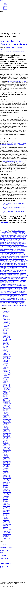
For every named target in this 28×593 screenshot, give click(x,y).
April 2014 (5, 501)
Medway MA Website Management (17, 263)
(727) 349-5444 (4, 558)
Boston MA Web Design (14, 233)
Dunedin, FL (4, 555)
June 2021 (5, 395)
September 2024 (7, 343)
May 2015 (5, 486)
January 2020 (6, 417)
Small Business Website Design (9, 589)
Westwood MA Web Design (18, 301)
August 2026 (6, 311)
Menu (1, 0)
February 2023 (6, 370)
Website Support (4, 296)
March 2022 (6, 382)
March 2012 (6, 528)
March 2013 (6, 520)
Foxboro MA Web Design (17, 252)
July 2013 (5, 514)
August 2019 (6, 423)
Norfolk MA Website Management (17, 270)
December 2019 (7, 419)
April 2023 (5, 367)
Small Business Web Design (20, 288)
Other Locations (5, 563)
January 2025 (6, 338)
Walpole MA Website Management (15, 295)
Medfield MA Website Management (13, 261)
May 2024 (5, 349)
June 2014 (5, 499)
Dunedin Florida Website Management (13, 244)
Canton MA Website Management (17, 236)
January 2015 (6, 490)
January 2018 (6, 445)
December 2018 (7, 433)
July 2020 (5, 409)
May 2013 (5, 517)
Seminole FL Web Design (13, 285)
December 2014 (7, 492)
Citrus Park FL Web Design (7, 238)
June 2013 (5, 515)
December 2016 (7, 461)
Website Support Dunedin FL (16, 296)
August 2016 (6, 466)
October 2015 (6, 480)
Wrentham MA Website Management (9, 305)
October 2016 (6, 464)
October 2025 (6, 325)
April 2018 (5, 443)
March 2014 (6, 503)
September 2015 (7, 482)
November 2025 (7, 324)
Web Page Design (19, 586)
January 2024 (6, 354)
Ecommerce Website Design (7, 249)
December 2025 (7, 322)
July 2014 (5, 497)
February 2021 (6, 401)
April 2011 (5, 536)
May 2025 (5, 332)
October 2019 (6, 420)
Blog (4, 7)
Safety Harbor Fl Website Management (9, 282)
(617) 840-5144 (4, 550)
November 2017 (7, 447)
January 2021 (6, 402)
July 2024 (5, 346)
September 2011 (7, 534)
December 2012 (7, 524)
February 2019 (6, 430)
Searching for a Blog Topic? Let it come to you (13, 42)
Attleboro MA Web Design (18, 231)
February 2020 (6, 416)
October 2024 (6, 342)
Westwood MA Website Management (9, 302)
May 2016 (5, 471)
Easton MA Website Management (15, 247)
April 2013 (5, 518)
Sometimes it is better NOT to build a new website (15, 161)
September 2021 (7, 391)
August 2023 (6, 361)
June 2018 (5, 440)
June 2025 (5, 331)
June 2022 (5, 378)
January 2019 (6, 431)
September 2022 (7, 375)
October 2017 (6, 448)
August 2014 (6, 496)
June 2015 (5, 485)
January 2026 (6, 321)
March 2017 (6, 457)
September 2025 (7, 326)
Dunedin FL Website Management (8, 242)
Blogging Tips (3, 233)
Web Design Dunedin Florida (18, 588)
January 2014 (6, 506)
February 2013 (6, 521)
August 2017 (6, 451)
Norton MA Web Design (6, 271)
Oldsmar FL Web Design (19, 274)
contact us (4, 222)
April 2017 (5, 455)
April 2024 (5, 350)
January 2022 (6, 385)
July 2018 (5, 438)
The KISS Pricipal (15, 294)
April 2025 (5, 333)
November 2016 (7, 462)
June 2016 (5, 469)
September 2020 (7, 408)
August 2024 (6, 345)
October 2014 (6, 494)
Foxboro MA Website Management (8, 253)
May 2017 (5, 454)
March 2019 (6, 429)
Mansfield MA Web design (19, 259)
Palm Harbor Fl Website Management (13, 277)
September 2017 (7, 450)
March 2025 (6, 335)
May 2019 (5, 426)
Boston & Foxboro (6, 547)
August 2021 (6, 392)
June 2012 (5, 527)
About (4, 3)
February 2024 (6, 353)
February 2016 (6, 475)
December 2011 (7, 529)
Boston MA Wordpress (16, 235)
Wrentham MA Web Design (16, 303)
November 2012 (7, 525)
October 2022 (6, 374)
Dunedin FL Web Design (17, 240)
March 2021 (6, 399)
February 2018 (6, 444)
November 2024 (7, 340)
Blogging (23, 232)
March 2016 (6, 473)
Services (5, 4)
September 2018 (7, 437)
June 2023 (5, 364)
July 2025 (5, 329)
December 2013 (7, 507)
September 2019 (7, 422)
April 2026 (5, 317)
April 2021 (5, 398)
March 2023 (6, 368)
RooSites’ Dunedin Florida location (17, 81)
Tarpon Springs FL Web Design (8, 292)
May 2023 (5, 366)
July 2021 (5, 394)
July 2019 (5, 424)
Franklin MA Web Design (12, 254)
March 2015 (6, 489)
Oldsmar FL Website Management (8, 275)
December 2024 (7, 339)
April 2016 (5, 472)
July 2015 (5, 483)
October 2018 (6, 436)
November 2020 (7, 405)
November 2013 (7, 508)
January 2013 (6, 522)
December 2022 (7, 371)
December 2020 (7, 403)
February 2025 (6, 336)
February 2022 (6, 384)
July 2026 (5, 312)
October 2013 (6, 510)
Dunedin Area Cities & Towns (8, 592)
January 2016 (6, 476)
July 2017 (5, 452)
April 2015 (5, 487)
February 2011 (6, 538)
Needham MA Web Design (6, 264)
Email (1, 552)
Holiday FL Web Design (17, 256)
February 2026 (6, 319)
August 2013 (6, 513)
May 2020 (5, 412)
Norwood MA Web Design (13, 273)
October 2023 (6, 359)
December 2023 (7, 356)
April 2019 (5, 427)
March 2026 (6, 318)
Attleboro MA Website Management (9, 232)
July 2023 (5, 363)
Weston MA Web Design (13, 299)
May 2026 (5, 315)
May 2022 (5, 380)
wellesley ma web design (6, 298)
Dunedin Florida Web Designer (13, 243)
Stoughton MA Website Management (16, 291)
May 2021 (5, 396)
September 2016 (7, 465)
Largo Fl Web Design (18, 257)
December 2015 (7, 478)
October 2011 (6, 532)
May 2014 (5, 500)
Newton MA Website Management (12, 268)
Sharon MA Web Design (17, 287)
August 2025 (6, 328)
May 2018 (5, 441)
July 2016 (5, 468)
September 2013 (7, 511)
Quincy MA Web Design (13, 280)
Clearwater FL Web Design (13, 239)
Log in (4, 544)
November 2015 (7, 479)
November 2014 (7, 493)
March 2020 (6, 415)
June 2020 (5, 410)
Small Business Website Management (9, 289)
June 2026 (5, 314)
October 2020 (6, 406)
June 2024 (5, 347)
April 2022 (5, 381)
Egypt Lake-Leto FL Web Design (8, 250)
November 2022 (7, 373)
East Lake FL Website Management (13, 246)
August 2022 (6, 377)
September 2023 (7, 360)
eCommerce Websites (19, 249)
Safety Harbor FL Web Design (18, 281)
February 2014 (6, 504)
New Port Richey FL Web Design (15, 266)
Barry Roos (19, 47)
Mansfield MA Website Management (9, 260)
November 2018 (7, 434)
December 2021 (7, 387)
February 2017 (6, 458)
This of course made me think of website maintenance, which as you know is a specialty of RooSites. (13, 145)
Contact (5, 9)
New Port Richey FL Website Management (13, 266)
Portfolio (5, 6)
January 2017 (6, 459)
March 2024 (6, 352)
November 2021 (7, 388)
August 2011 (6, 535)
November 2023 (7, 357)
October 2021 (6, 389)
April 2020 (5, 413)
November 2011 (7, 531)
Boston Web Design (8, 588)
